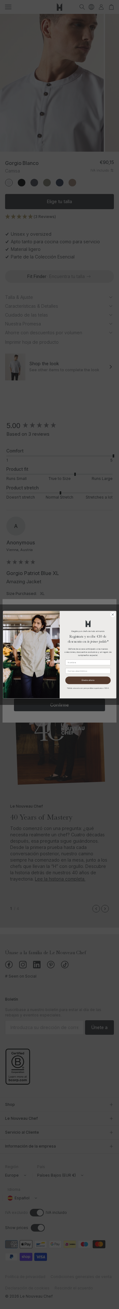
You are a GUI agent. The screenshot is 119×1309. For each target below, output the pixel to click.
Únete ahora (87, 680)
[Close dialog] (112, 614)
